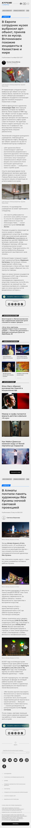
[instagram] (4, 760)
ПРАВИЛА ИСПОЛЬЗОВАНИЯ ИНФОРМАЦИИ (16, 792)
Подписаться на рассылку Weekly (13, 750)
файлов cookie (15, 819)
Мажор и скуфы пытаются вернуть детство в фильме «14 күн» (14, 416)
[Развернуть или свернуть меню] (28, 4)
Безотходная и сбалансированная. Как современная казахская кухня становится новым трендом (15, 320)
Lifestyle (6, 4)
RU (24, 3)
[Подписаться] (28, 752)
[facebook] (4, 766)
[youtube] (15, 760)
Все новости (7, 10)
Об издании (7, 773)
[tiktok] (21, 760)
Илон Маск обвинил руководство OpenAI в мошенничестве (12, 388)
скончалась (15, 590)
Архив (6, 780)
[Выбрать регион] (21, 4)
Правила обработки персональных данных (14, 785)
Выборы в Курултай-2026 (11, 799)
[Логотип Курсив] (7, 3)
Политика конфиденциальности (14, 777)
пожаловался (20, 238)
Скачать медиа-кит (10, 795)
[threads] (27, 760)
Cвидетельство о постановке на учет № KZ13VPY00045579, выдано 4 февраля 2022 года (14, 813)
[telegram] (10, 760)
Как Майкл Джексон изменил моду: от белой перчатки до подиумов (13, 444)
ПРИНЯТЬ (15, 824)
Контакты (7, 788)
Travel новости (19, 10)
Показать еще (15, 472)
